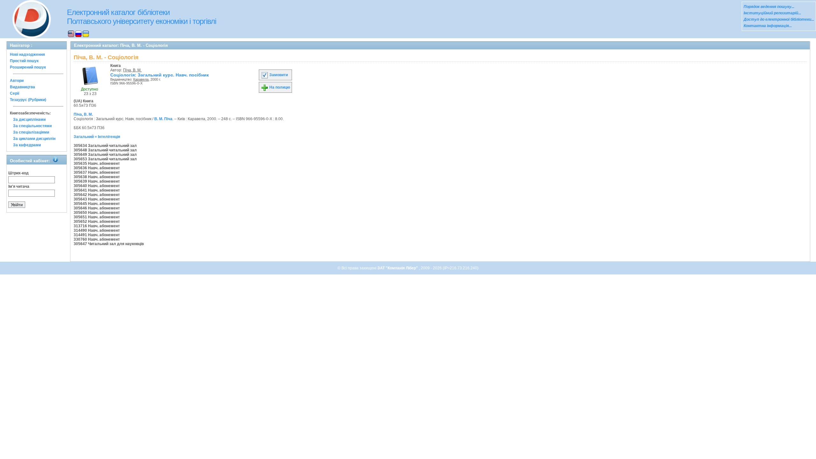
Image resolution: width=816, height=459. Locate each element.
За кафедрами (27, 145)
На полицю (279, 87)
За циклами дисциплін (34, 138)
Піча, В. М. (132, 70)
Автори (17, 80)
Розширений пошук (28, 67)
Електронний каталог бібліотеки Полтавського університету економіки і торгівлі (141, 17)
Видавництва (22, 87)
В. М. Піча (163, 119)
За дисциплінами (29, 119)
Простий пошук (24, 61)
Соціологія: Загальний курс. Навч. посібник (159, 74)
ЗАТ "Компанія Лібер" (398, 268)
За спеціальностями (32, 126)
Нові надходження (27, 54)
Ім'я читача (18, 186)
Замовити (278, 75)
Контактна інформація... (768, 26)
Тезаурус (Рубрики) (28, 100)
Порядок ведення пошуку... (769, 6)
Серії (14, 93)
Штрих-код (18, 173)
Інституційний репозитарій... (772, 13)
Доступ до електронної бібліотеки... (779, 19)
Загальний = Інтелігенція (97, 137)
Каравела (141, 79)
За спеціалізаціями (31, 132)
